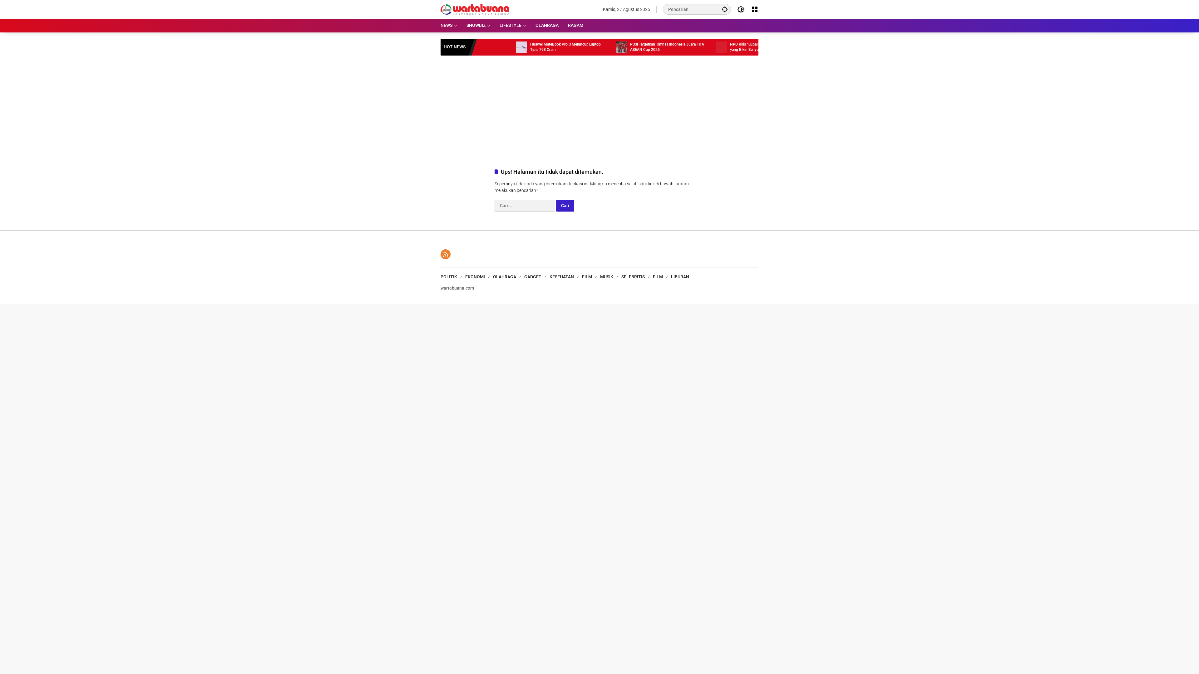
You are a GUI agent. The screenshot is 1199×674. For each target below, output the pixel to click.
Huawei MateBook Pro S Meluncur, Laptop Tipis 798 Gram (538, 47)
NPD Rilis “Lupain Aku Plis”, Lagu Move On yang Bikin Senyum (739, 47)
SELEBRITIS (633, 276)
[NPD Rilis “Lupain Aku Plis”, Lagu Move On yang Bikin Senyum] (694, 47)
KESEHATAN (562, 276)
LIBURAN (680, 276)
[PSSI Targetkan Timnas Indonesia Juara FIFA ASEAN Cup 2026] (594, 47)
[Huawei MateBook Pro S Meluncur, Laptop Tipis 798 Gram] (494, 47)
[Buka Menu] (754, 9)
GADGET (532, 276)
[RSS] (446, 254)
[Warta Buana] (475, 9)
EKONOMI (475, 276)
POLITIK (449, 276)
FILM (587, 276)
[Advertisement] (599, 105)
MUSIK (606, 276)
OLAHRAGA (504, 276)
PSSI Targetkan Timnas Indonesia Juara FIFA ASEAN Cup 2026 (640, 47)
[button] (724, 9)
